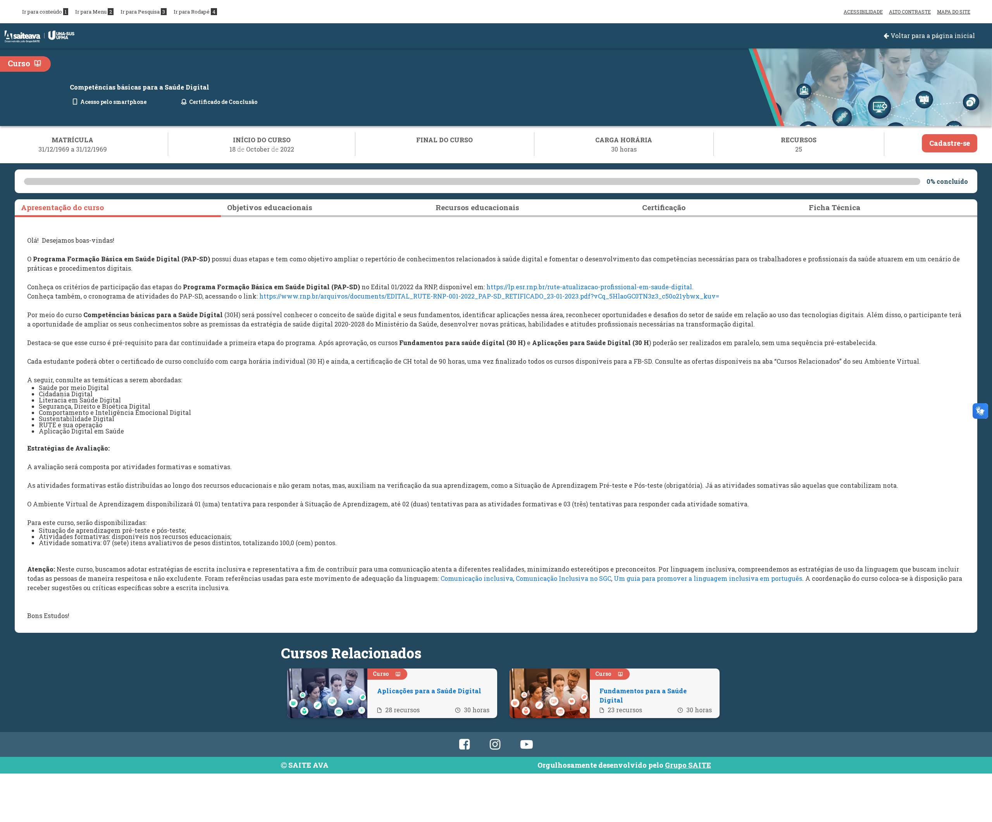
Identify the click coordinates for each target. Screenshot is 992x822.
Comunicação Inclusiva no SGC (563, 578)
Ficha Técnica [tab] (834, 207)
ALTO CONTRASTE (910, 12)
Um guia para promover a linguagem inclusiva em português (708, 578)
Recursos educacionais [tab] (477, 207)
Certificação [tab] (663, 207)
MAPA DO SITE (953, 12)
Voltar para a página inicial (932, 35)
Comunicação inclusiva (477, 578)
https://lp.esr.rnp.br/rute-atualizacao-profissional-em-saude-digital (589, 287)
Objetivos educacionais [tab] (269, 207)
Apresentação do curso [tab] (62, 207)
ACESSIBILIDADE (863, 12)
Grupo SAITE (688, 765)
